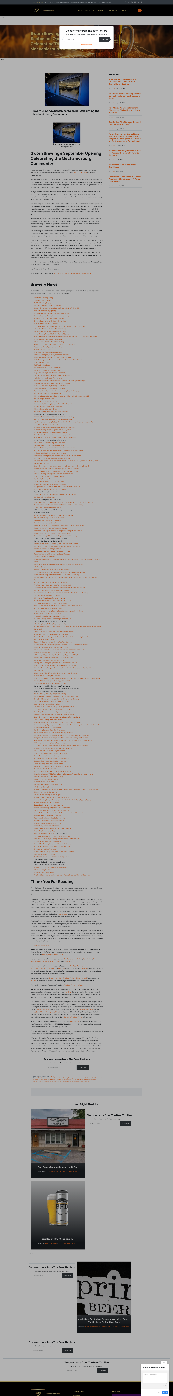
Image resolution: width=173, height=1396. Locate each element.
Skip (159, 1392)
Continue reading (86, 44)
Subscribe (105, 39)
